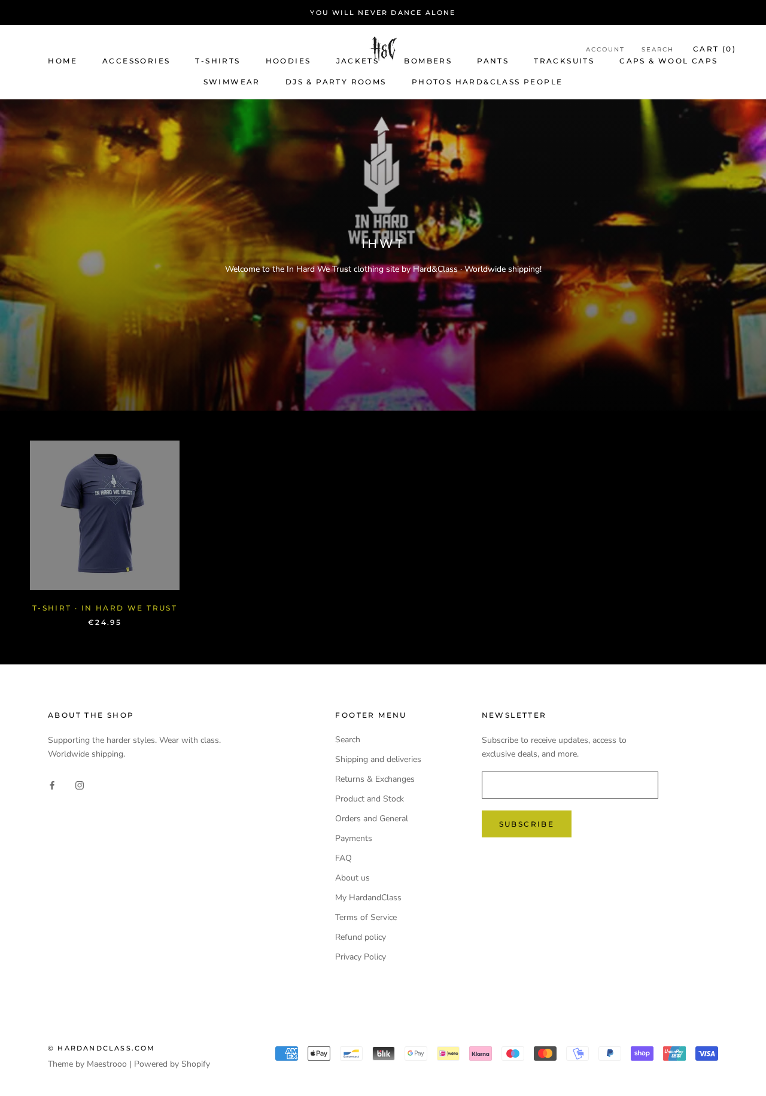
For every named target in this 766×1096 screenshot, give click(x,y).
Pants (493, 60)
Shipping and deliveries (378, 759)
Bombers (428, 60)
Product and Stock (369, 798)
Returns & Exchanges (375, 779)
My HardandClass (368, 897)
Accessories (136, 60)
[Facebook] (52, 784)
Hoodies (288, 60)
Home (62, 60)
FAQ (343, 858)
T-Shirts (217, 60)
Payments (353, 838)
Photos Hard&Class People (487, 81)
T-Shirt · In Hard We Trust (104, 607)
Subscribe (527, 823)
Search (658, 49)
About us (352, 878)
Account (605, 49)
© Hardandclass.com (102, 1048)
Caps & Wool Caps (668, 60)
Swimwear (231, 81)
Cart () (714, 48)
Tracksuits (564, 60)
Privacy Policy (360, 957)
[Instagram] (79, 784)
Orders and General (371, 818)
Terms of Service (366, 917)
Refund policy (360, 937)
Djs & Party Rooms (336, 81)
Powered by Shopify (172, 1064)
